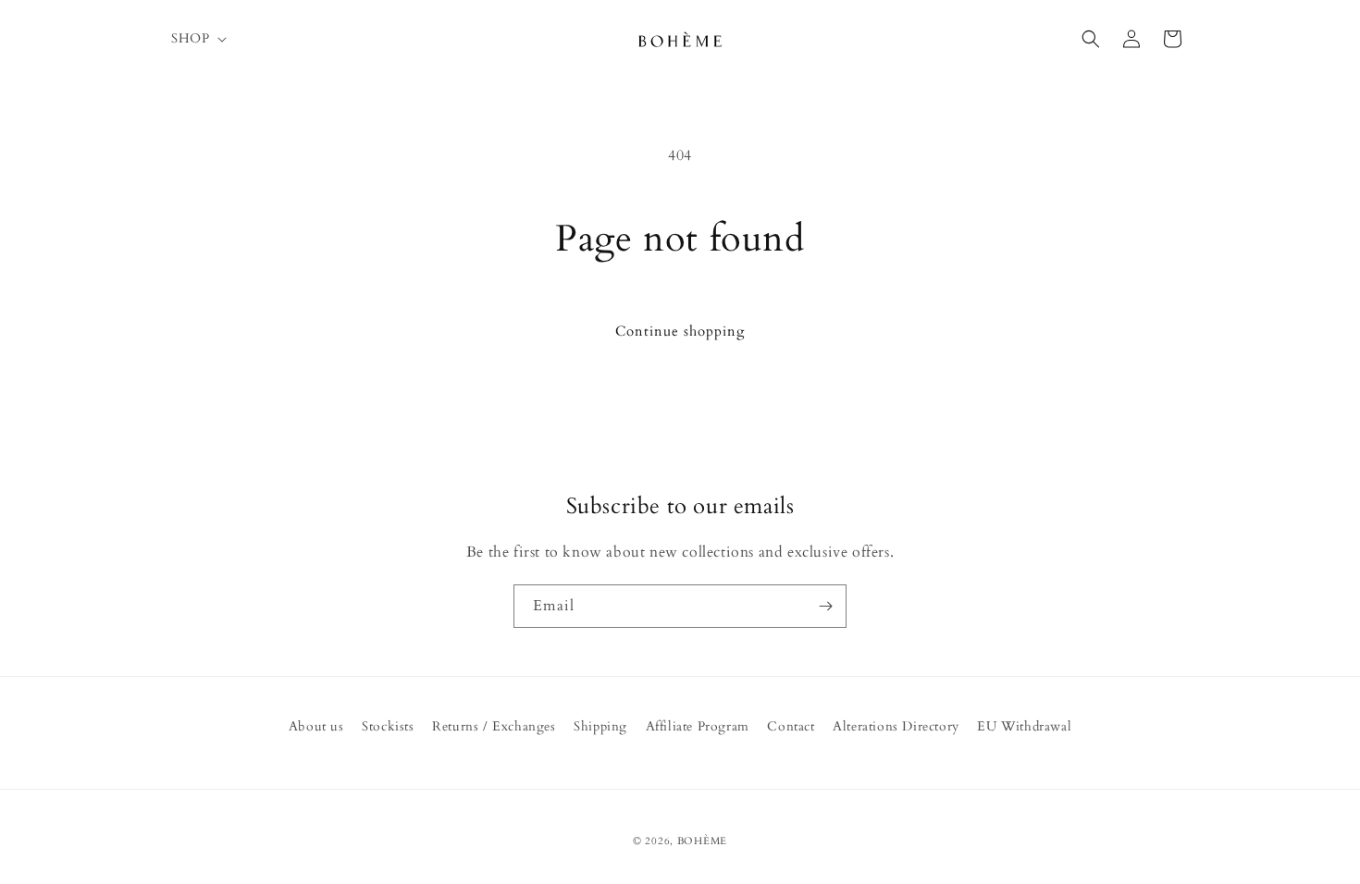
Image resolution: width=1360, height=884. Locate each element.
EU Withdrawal (1024, 726)
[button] (197, 38)
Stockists (388, 726)
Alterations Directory (896, 726)
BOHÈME (702, 841)
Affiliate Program (697, 726)
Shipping (600, 726)
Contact (790, 726)
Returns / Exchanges (493, 726)
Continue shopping (680, 331)
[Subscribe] (825, 606)
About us (316, 726)
